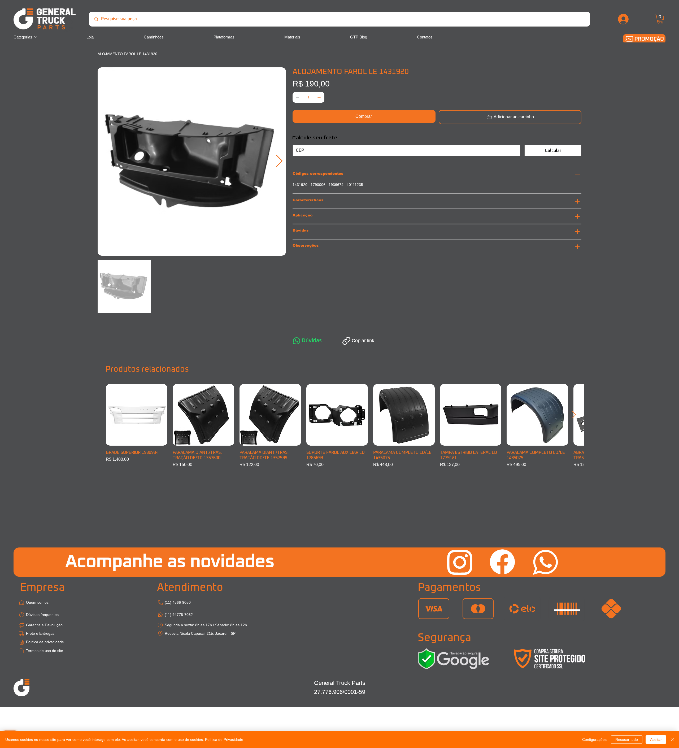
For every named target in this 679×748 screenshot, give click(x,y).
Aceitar (656, 739)
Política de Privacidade (224, 739)
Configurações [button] (594, 739)
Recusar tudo (626, 739)
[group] (339, 426)
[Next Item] (279, 161)
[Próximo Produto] (574, 415)
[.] (623, 19)
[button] (660, 19)
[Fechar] (672, 739)
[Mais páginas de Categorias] (35, 37)
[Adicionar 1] (319, 97)
